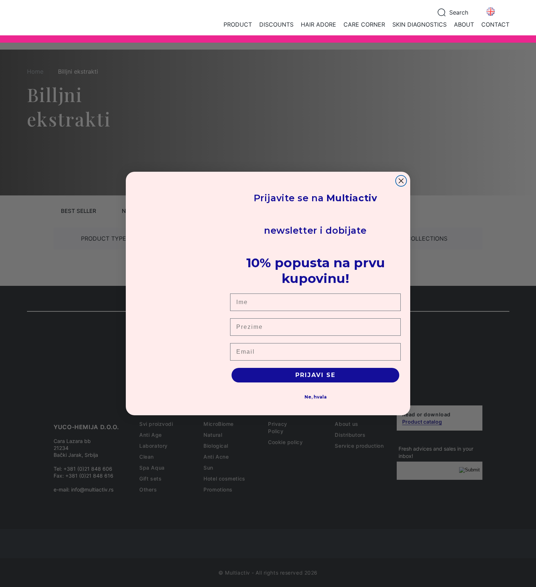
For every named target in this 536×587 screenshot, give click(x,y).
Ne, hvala (315, 397)
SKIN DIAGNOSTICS (419, 24)
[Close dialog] (401, 180)
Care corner (364, 24)
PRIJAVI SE (315, 375)
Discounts (276, 24)
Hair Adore (318, 24)
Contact (495, 24)
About (464, 24)
